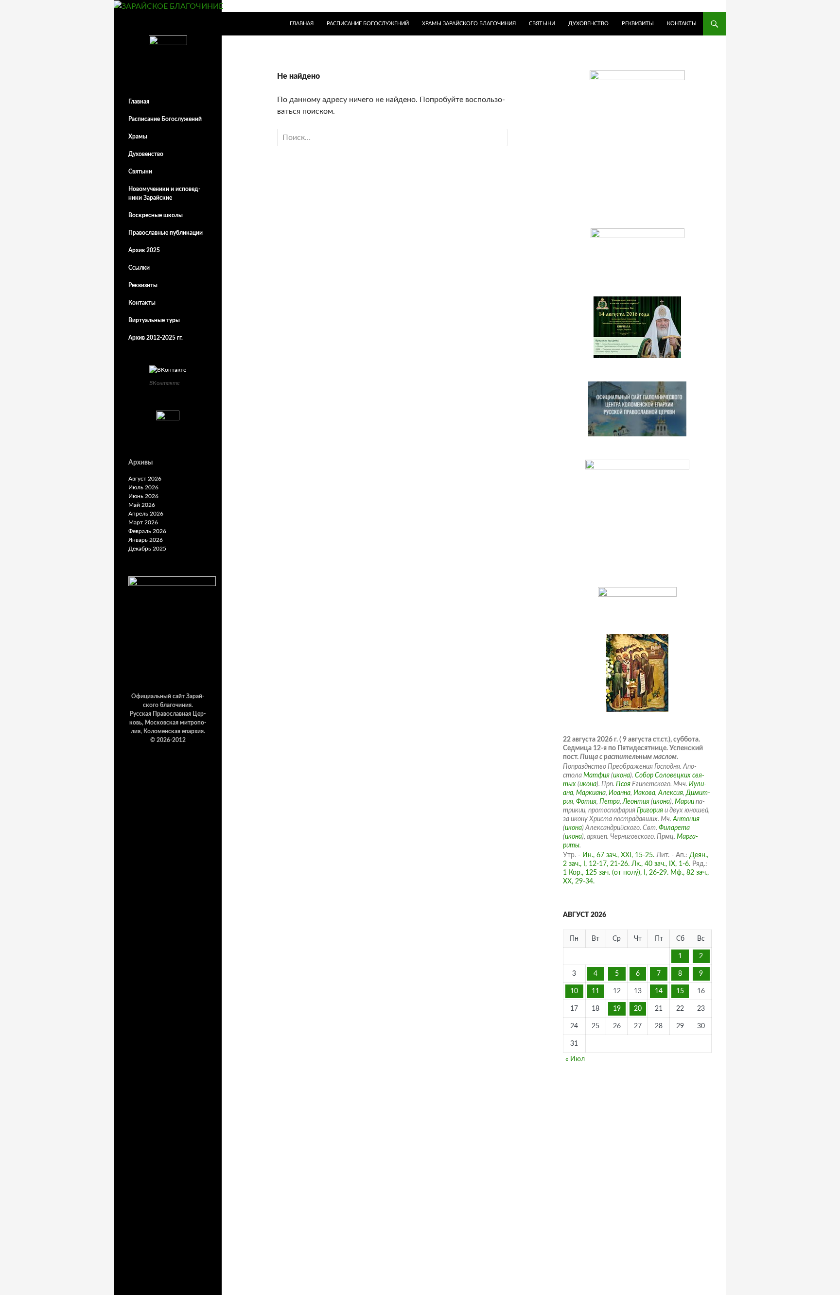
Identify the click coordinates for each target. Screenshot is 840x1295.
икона (621, 775)
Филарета (674, 828)
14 (659, 991)
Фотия (586, 801)
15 (680, 991)
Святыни (542, 23)
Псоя (623, 784)
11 (595, 991)
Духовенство (588, 23)
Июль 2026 (143, 487)
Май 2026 (141, 505)
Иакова (644, 793)
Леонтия (636, 801)
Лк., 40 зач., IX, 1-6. (660, 864)
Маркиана (591, 793)
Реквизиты (638, 23)
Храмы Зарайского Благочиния (469, 23)
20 (638, 1008)
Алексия (670, 793)
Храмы (137, 136)
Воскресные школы (155, 215)
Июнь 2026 (143, 496)
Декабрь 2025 (147, 549)
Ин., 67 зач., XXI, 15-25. (618, 855)
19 (617, 1008)
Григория (650, 810)
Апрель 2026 (145, 514)
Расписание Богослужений (368, 23)
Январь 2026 (145, 540)
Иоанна (619, 793)
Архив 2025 (144, 250)
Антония (686, 819)
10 (574, 991)
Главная (302, 23)
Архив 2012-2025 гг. (155, 338)
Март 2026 (143, 522)
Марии (684, 801)
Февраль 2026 (147, 531)
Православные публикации (165, 233)
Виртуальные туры (154, 320)
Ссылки (139, 268)
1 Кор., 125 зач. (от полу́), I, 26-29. (615, 872)
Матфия (596, 775)
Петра (609, 801)
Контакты (682, 23)
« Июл (575, 1059)
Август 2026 (144, 479)
